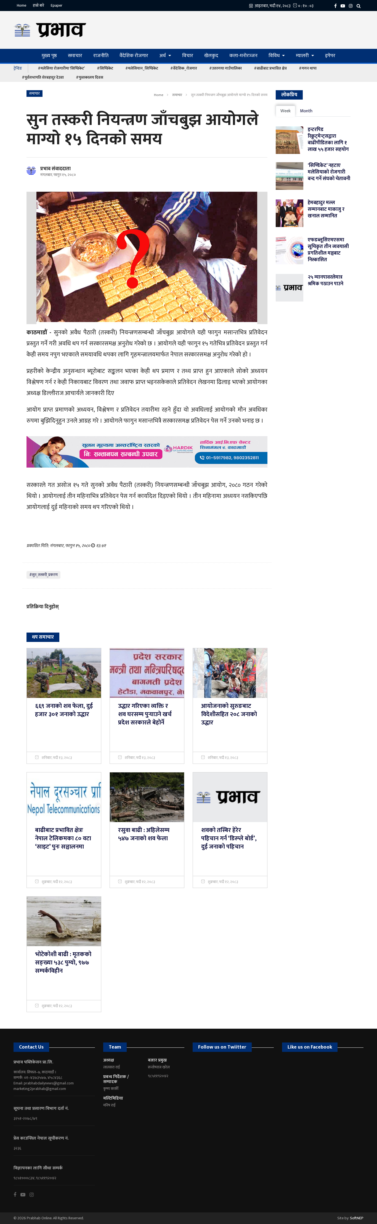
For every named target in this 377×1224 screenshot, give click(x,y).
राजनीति (100, 56)
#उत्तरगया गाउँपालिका (225, 68)
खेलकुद (211, 56)
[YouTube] (344, 5)
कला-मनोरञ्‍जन (243, 56)
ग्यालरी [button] (303, 56)
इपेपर (330, 56)
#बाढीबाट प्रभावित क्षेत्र (270, 68)
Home (21, 5)
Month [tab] (306, 111)
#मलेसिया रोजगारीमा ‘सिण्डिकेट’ (61, 68)
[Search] (360, 5)
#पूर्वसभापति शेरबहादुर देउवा (43, 77)
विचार (187, 56)
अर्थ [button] (163, 56)
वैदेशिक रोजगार (134, 56)
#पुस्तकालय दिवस (89, 77)
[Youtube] (25, 1194)
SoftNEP (356, 1218)
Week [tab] (285, 111)
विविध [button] (275, 56)
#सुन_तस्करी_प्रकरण (43, 575)
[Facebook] (336, 5)
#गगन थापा (308, 68)
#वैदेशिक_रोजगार (183, 68)
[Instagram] (352, 5)
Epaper (56, 5)
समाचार (75, 56)
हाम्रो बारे (38, 5)
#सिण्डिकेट (105, 68)
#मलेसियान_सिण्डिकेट (141, 68)
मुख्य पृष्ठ (49, 56)
